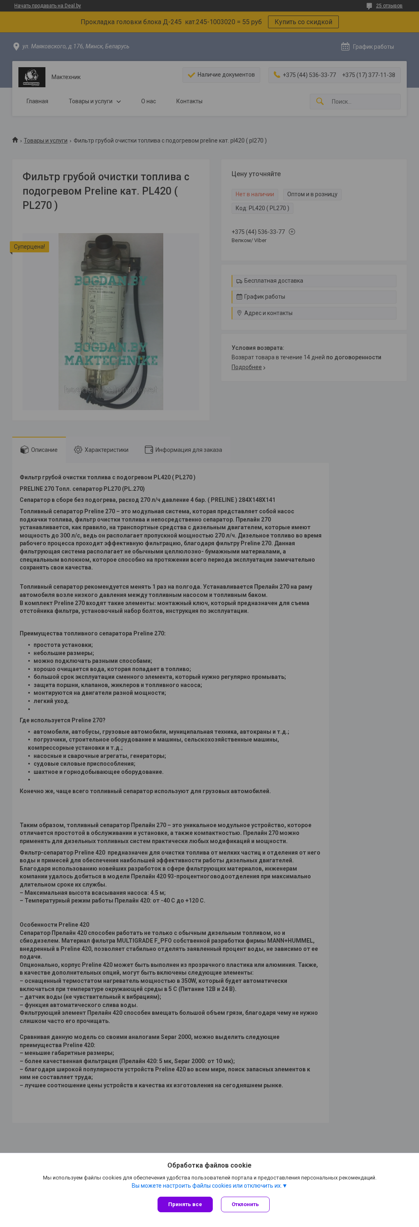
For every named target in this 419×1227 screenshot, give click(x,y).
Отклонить (245, 1204)
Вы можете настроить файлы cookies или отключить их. (207, 1185)
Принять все (185, 1204)
